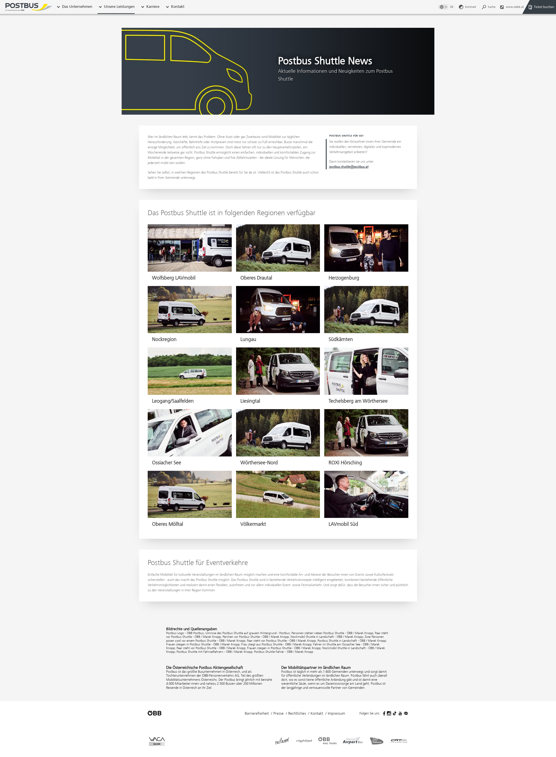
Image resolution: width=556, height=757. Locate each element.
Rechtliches (297, 713)
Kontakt (177, 7)
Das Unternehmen (77, 7)
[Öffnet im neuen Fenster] (383, 713)
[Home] (28, 7)
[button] (58, 7)
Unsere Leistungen (119, 7)
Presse (278, 713)
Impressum (336, 713)
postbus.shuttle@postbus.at (348, 167)
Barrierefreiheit (257, 713)
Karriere (152, 7)
